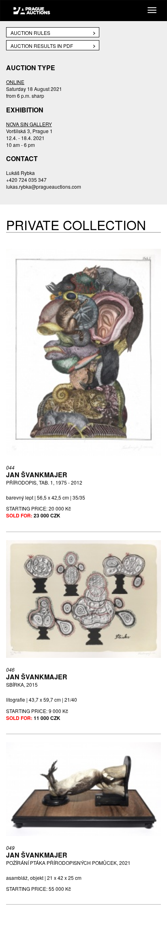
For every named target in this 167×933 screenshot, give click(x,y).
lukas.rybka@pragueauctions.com (43, 186)
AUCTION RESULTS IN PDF (42, 45)
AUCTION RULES (30, 32)
